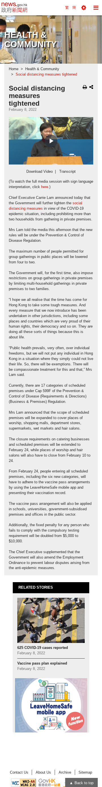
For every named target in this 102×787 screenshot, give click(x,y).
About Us (43, 772)
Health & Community (42, 69)
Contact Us (19, 772)
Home (13, 69)
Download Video (39, 172)
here (44, 187)
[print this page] (85, 87)
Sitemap (85, 772)
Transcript (67, 172)
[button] (84, 7)
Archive (65, 772)
